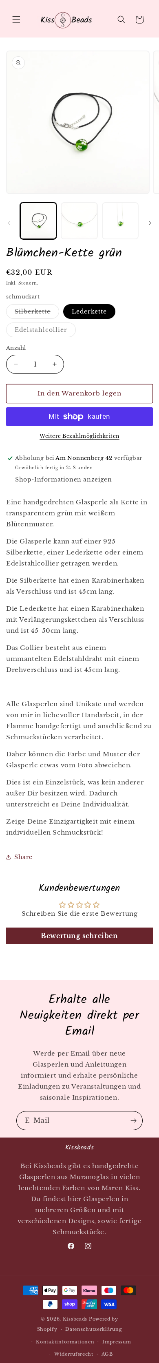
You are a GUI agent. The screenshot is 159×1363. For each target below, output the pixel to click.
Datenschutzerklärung (93, 1329)
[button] (16, 20)
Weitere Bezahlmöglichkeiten (79, 436)
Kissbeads (75, 1319)
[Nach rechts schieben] (150, 223)
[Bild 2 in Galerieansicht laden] (79, 220)
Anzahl (16, 348)
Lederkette (89, 311)
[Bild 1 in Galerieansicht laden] (38, 220)
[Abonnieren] (133, 1120)
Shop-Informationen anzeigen (63, 479)
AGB (107, 1354)
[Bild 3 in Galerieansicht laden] (120, 220)
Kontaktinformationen (65, 1342)
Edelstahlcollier (45, 331)
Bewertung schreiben (79, 936)
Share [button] (23, 857)
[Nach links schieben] (9, 223)
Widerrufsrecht (73, 1354)
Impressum (116, 1342)
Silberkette (37, 313)
